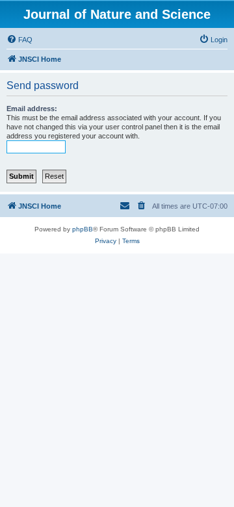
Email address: (31, 108)
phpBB (82, 229)
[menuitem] (19, 39)
